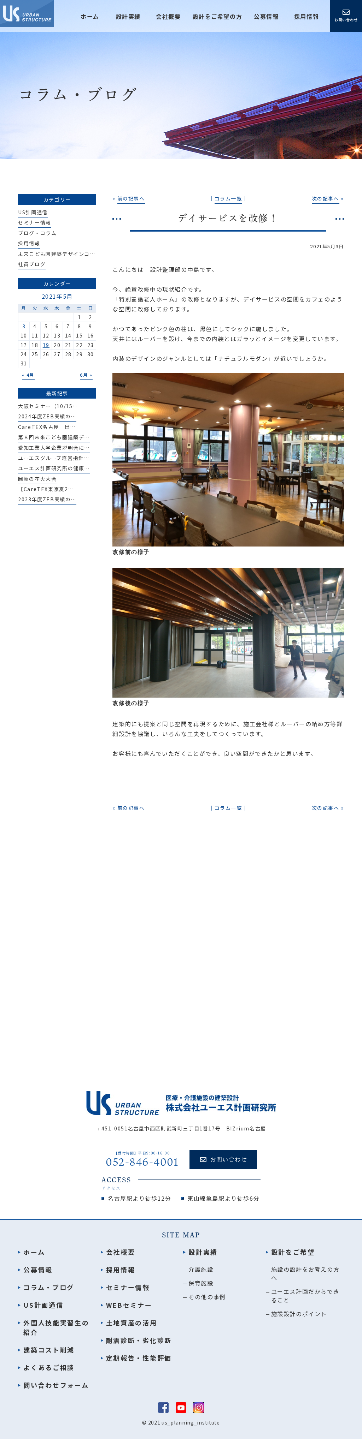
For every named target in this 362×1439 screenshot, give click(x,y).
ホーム (90, 16)
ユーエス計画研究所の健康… (54, 468)
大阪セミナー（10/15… (48, 406)
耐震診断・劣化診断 (139, 1340)
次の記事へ (325, 198)
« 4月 (28, 374)
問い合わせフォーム (56, 1385)
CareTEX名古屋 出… (47, 426)
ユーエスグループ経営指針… (53, 457)
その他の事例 (207, 1296)
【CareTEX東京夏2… (46, 488)
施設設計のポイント (299, 1313)
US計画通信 (33, 212)
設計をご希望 (293, 1251)
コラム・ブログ (48, 1287)
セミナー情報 (34, 222)
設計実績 (203, 1251)
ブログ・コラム (37, 233)
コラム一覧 (228, 198)
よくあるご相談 (49, 1367)
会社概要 (168, 16)
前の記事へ (131, 198)
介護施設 (200, 1269)
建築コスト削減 (49, 1349)
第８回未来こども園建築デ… (54, 437)
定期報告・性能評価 (139, 1357)
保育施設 (200, 1283)
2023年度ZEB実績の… (47, 499)
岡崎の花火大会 (37, 478)
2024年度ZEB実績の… (47, 416)
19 (46, 344)
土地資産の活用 (131, 1322)
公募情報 (266, 16)
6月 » (86, 374)
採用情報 (306, 16)
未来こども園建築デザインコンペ (59, 253)
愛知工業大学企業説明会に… (54, 447)
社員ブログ (32, 264)
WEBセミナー (129, 1304)
